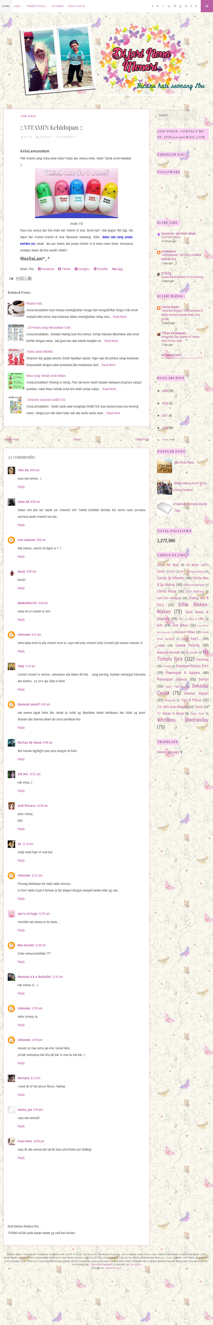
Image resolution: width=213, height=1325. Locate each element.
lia (19, 843)
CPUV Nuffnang (195, 591)
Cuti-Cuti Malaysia (169, 598)
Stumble (102, 269)
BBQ (173, 571)
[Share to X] (26, 278)
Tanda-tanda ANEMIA (39, 351)
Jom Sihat (28, 116)
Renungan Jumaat (172, 679)
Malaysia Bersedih (168, 652)
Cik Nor (23, 774)
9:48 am (47, 742)
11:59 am (37, 1008)
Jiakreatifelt (113, 1268)
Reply (21, 486)
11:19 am (27, 843)
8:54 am (35, 470)
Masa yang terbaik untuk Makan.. (46, 375)
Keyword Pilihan (185, 632)
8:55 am (35, 501)
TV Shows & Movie (170, 713)
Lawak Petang (188, 645)
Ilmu (17, 6)
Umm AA (23, 501)
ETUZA (166, 273)
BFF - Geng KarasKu (192, 571)
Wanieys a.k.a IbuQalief (34, 976)
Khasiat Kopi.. (34, 303)
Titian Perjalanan (173, 333)
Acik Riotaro (27, 805)
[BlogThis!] (22, 278)
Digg (119, 269)
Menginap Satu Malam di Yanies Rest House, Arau (180, 338)
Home (6, 6)
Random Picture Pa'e (192, 666)
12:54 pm (37, 1039)
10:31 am (35, 774)
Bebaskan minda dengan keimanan (182, 358)
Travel (199, 706)
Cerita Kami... (171, 307)
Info (160, 625)
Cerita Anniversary (194, 585)
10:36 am (42, 805)
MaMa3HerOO (27, 603)
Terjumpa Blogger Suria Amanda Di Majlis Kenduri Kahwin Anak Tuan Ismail (182, 314)
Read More (120, 316)
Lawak (161, 645)
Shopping (170, 700)
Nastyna (24, 1078)
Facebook (47, 269)
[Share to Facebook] (30, 278)
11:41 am (57, 976)
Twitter (66, 269)
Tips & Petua (191, 700)
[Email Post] (11, 278)
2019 (165, 390)
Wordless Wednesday (183, 719)
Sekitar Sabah (196, 693)
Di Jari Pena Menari (99, 1264)
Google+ (84, 269)
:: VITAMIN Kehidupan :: (51, 127)
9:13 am (36, 634)
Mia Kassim (26, 945)
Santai (203, 679)
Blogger (135, 1264)
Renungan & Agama (183, 672)
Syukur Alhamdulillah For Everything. (182, 277)
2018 (165, 403)
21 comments (67, 137)
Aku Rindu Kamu (184, 462)
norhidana (168, 251)
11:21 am (37, 875)
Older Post (142, 439)
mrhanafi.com (171, 355)
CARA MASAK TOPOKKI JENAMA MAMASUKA (181, 257)
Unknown (24, 634)
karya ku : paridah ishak (178, 233)
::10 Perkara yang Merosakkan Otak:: (48, 327)
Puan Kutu (25, 1141)
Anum (21, 571)
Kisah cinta (76, 6)
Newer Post (11, 439)
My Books (192, 652)
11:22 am (44, 913)
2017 (165, 415)
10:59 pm (38, 1141)
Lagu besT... (191, 638)
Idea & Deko (196, 619)
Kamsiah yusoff (28, 704)
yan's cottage (28, 913)
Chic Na (23, 470)
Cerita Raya (166, 591)
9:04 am (43, 603)
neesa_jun (25, 1109)
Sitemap (58, 6)
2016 (165, 427)
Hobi (181, 619)
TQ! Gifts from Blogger (172, 706)
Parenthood (36, 6)
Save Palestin (175, 686)
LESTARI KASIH (171, 237)
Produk (167, 666)
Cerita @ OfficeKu (171, 577)
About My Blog (168, 564)
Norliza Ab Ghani (30, 742)
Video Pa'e (197, 713)
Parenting (202, 659)
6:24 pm (38, 1109)
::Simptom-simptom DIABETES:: (46, 399)
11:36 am (40, 945)
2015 (165, 440)
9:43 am (45, 704)
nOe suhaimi (26, 540)
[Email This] (18, 278)
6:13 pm (35, 1078)
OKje (21, 666)
